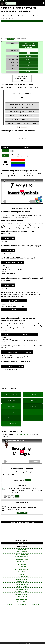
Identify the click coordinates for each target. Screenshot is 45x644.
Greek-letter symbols (32, 406)
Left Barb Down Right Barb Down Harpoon (22, 112)
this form (27, 480)
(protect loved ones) (22, 560)
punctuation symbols (11, 423)
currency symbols (32, 400)
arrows (12, 21)
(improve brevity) (22, 585)
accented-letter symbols (11, 412)
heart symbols (33, 412)
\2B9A (28, 65)
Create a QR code (22, 512)
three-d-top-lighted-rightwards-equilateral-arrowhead (28, 45)
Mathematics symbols (11, 417)
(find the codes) (22, 595)
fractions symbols (11, 406)
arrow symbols (33, 394)
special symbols (11, 400)
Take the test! (22, 543)
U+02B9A (28, 72)
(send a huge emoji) (22, 551)
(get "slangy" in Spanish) (22, 590)
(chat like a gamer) (22, 575)
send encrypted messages (24, 434)
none (28, 62)
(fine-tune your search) (22, 556)
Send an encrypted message (11, 394)
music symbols (33, 417)
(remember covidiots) (22, 600)
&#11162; (28, 59)
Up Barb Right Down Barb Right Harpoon (22, 108)
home (3, 21)
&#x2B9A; (28, 69)
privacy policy (29, 643)
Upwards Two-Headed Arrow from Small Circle (22, 123)
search (25, 643)
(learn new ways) (22, 565)
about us (17, 643)
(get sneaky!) (22, 570)
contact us (21, 643)
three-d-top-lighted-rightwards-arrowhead (22, 522)
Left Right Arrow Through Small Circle (22, 119)
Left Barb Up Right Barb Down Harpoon (22, 104)
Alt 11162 (28, 56)
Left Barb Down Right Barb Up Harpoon (22, 115)
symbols (7, 21)
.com (5, 1)
